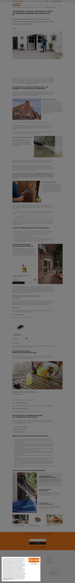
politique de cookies (21, 579)
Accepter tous (34, 558)
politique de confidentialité (7, 579)
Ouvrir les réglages (34, 563)
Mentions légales (6, 580)
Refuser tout (34, 561)
